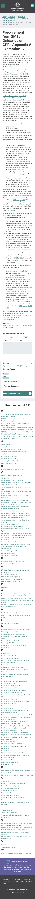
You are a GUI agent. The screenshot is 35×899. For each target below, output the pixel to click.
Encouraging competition (9, 574)
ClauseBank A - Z (6, 478)
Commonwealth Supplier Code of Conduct (15, 513)
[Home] (17, 6)
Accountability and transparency (11, 449)
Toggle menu (32, 5)
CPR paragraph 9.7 (19, 200)
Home (4, 16)
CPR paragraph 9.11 (13, 210)
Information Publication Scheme (22, 881)
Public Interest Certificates (9, 762)
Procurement (21, 16)
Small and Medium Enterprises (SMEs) (15, 96)
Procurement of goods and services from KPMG (16, 715)
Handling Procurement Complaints (12, 613)
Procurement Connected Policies (11, 692)
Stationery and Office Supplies (11, 795)
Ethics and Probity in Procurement (12, 579)
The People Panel (6, 810)
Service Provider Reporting (10, 788)
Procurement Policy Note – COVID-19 (13, 730)
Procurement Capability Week (10, 685)
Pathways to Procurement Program (12, 667)
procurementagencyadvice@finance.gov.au (17, 366)
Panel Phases (5, 653)
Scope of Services (7, 781)
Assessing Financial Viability (10, 461)
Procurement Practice (10, 20)
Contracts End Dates (8, 553)
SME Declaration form (19, 153)
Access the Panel (6, 447)
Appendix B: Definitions (8, 458)
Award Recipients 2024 (8, 463)
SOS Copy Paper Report (9, 790)
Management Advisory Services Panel (13, 634)
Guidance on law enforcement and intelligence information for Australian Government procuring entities (17, 600)
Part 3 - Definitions (7, 665)
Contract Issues (6, 548)
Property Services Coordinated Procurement (15, 755)
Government (11, 16)
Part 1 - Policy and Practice (10, 658)
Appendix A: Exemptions (9, 456)
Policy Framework (7, 676)
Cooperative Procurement (9, 555)
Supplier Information (7, 800)
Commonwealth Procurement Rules (12, 511)
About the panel (6, 444)
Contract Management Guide (10, 551)
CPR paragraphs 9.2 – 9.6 (11, 194)
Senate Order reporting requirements (13, 786)
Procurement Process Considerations (13, 744)
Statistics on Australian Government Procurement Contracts (17, 317)
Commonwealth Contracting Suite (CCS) (14, 480)
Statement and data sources (10, 793)
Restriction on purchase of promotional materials (17, 775)
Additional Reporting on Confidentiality (14, 451)
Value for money (6, 845)
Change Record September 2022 (12, 475)
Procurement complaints (9, 688)
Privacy (5, 883)
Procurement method (8, 708)
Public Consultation (7, 760)
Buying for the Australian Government (13, 469)
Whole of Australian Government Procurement (16, 853)
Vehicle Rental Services (8, 847)
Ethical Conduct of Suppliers (10, 577)
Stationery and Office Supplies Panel (13, 797)
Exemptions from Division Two (11, 581)
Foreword (4, 588)
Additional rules (6, 454)
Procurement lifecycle (8, 706)
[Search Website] (3, 6)
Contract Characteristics (9, 542)
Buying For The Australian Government (16, 18)
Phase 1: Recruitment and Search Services (14, 669)
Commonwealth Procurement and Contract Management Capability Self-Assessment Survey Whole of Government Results (17, 502)
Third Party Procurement (9, 813)
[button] (31, 363)
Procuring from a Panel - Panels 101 (12, 753)
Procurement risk (6, 750)
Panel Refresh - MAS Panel (9, 656)
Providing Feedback (7, 757)
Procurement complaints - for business (13, 690)
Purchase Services (7, 764)
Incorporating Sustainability (10, 623)
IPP (23, 217)
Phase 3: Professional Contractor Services (14, 674)
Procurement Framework (9, 699)
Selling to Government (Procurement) (13, 783)
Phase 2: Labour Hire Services (11, 672)
